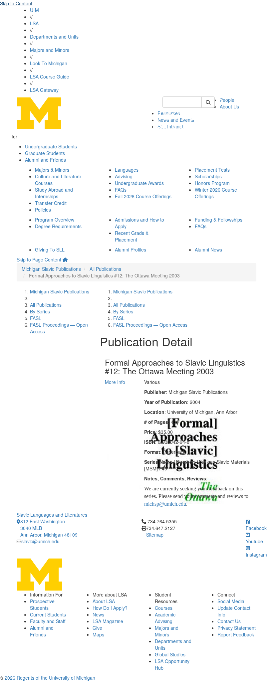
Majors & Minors (52, 169)
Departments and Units (54, 36)
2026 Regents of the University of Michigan (50, 677)
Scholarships (208, 176)
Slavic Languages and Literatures (52, 514)
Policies (43, 209)
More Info (115, 382)
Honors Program (212, 183)
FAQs (121, 189)
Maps (98, 634)
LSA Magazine (108, 621)
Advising (124, 176)
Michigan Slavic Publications (51, 268)
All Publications (105, 268)
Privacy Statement (236, 627)
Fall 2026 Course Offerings (143, 196)
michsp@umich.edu (165, 504)
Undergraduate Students (51, 146)
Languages (126, 169)
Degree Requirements (58, 226)
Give (97, 627)
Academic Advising (165, 617)
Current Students (48, 614)
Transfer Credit (51, 203)
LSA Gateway (44, 89)
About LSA (104, 601)
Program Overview (54, 219)
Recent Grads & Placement (131, 236)
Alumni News (208, 249)
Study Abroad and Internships (54, 193)
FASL (35, 318)
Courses (163, 607)
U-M (34, 10)
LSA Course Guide (49, 76)
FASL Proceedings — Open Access (150, 324)
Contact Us (229, 621)
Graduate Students (45, 153)
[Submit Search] (208, 102)
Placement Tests (212, 169)
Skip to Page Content (39, 259)
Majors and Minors (49, 50)
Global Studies (170, 654)
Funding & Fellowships (218, 219)
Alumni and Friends (45, 159)
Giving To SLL (50, 249)
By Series (40, 311)
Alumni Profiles (130, 249)
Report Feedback (235, 634)
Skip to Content (16, 3)
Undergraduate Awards (139, 183)
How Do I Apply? (110, 607)
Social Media (230, 601)
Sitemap (154, 534)
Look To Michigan (48, 63)
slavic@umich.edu (40, 541)
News (98, 614)
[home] (65, 259)
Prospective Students (42, 604)
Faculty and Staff (47, 621)
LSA (34, 23)
